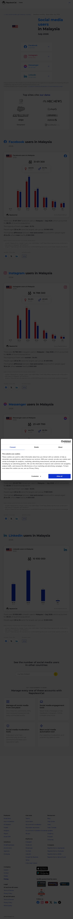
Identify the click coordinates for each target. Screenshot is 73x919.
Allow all (59, 476)
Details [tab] (36, 447)
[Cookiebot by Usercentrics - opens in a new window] (62, 441)
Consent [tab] (12, 447)
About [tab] (60, 447)
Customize (35, 476)
